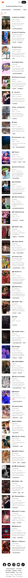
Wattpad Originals (10, 568)
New (5, 13)
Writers (19, 570)
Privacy (12, 574)
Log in (23, 2)
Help (14, 576)
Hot (2, 13)
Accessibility (9, 576)
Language (14, 570)
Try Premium (19, 568)
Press (21, 572)
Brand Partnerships (10, 572)
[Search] (19, 2)
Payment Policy (18, 574)
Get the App (8, 570)
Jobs (17, 572)
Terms (7, 574)
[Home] (9, 2)
